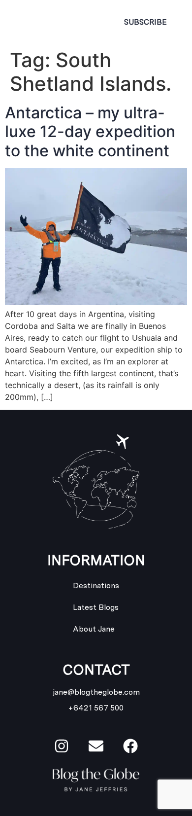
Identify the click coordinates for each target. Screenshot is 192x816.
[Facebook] (130, 746)
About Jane (94, 629)
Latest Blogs (96, 607)
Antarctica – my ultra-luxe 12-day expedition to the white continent (90, 131)
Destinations (96, 585)
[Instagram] (61, 746)
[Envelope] (96, 746)
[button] (88, 22)
